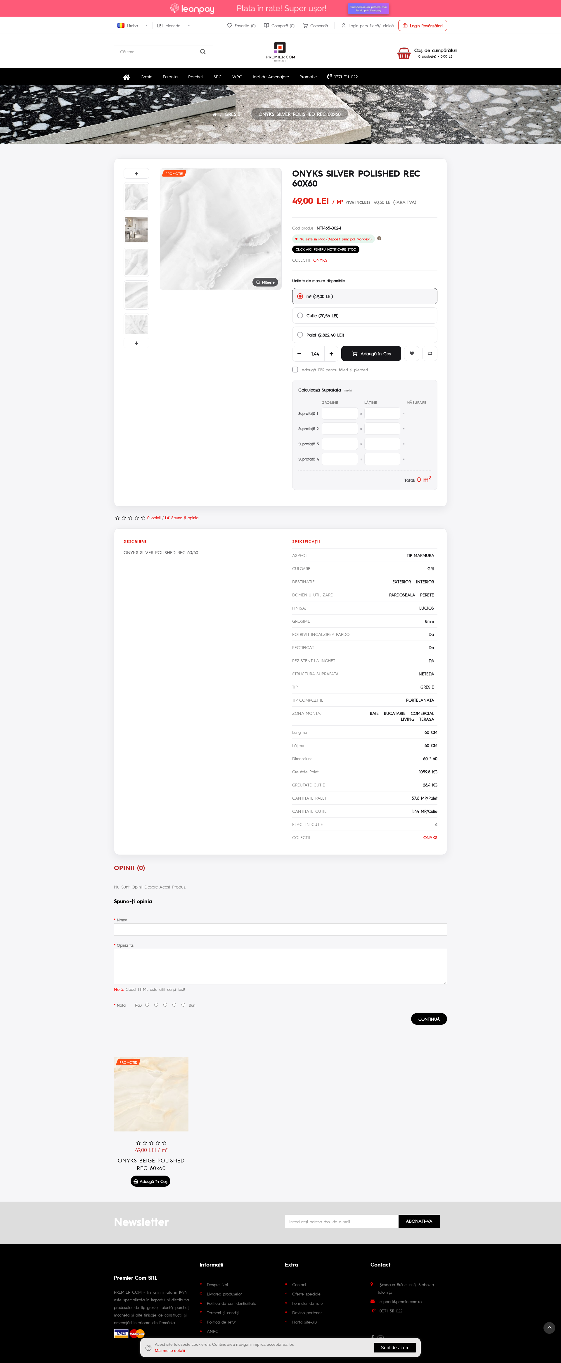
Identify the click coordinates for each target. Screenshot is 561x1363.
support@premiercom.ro (401, 1301)
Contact (299, 1284)
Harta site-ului (305, 1321)
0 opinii (154, 517)
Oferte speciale (306, 1293)
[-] (299, 353)
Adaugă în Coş (376, 353)
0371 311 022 (345, 76)
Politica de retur (221, 1321)
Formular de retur (308, 1303)
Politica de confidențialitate (231, 1303)
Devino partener (307, 1312)
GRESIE (232, 114)
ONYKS (320, 260)
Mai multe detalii (170, 1350)
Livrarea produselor (224, 1293)
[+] (331, 353)
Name (122, 919)
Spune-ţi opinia (183, 517)
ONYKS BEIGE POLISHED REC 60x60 (151, 1164)
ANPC (212, 1331)
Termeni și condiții (223, 1312)
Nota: (121, 1005)
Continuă (429, 1019)
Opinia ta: (125, 945)
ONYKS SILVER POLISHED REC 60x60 (300, 114)
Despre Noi (217, 1284)
